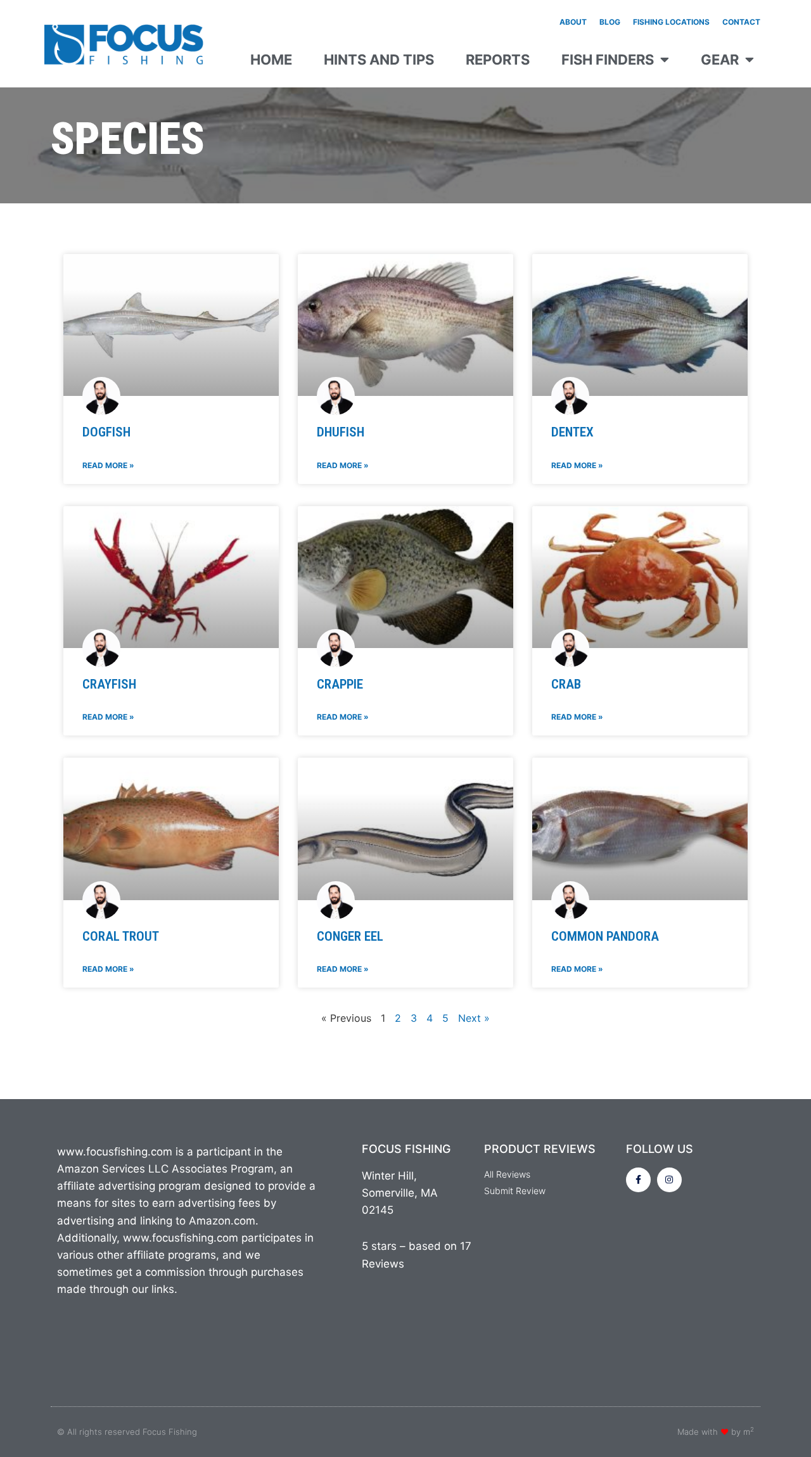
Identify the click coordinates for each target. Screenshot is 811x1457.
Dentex (572, 432)
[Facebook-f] (638, 1180)
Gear (720, 59)
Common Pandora (605, 936)
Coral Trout (120, 936)
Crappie (340, 684)
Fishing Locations (671, 22)
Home (271, 59)
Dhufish (340, 432)
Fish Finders (607, 59)
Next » (474, 1018)
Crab (566, 684)
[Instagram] (669, 1180)
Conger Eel (350, 936)
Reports (498, 59)
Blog (609, 22)
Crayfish (109, 684)
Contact (741, 22)
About (573, 22)
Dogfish (106, 432)
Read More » (108, 465)
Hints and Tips (379, 59)
